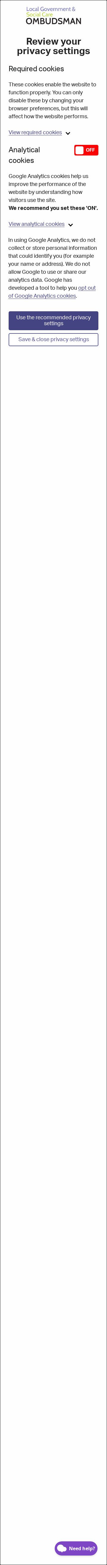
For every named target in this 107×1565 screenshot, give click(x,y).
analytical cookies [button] (36, 224)
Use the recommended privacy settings (53, 320)
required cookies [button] (35, 132)
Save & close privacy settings (53, 339)
